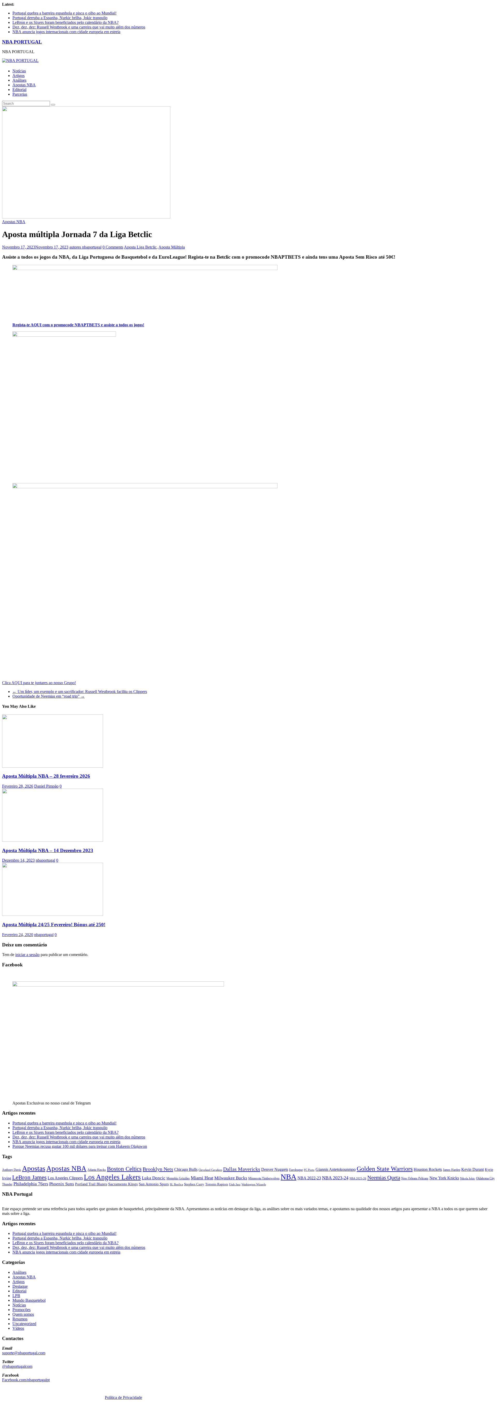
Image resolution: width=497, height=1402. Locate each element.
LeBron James (29, 1177)
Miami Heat (202, 1177)
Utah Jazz (234, 1184)
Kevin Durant (472, 1169)
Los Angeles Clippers (65, 1178)
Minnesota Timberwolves (264, 1178)
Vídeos (18, 1328)
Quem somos (23, 1314)
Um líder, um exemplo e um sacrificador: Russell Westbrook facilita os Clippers (79, 691)
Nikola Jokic (467, 1178)
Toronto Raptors (216, 1184)
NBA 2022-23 (309, 1178)
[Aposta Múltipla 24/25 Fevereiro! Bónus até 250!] (52, 914)
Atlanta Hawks (96, 1170)
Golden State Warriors (385, 1168)
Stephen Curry (194, 1184)
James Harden (451, 1170)
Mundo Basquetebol (29, 1300)
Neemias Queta (383, 1177)
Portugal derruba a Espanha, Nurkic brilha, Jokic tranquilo (59, 18)
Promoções (21, 1309)
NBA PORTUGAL (22, 42)
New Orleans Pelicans (414, 1178)
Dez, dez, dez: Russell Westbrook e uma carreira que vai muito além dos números (78, 27)
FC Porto (309, 1169)
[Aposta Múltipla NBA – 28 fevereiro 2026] (52, 766)
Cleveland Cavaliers (210, 1169)
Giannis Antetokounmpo (336, 1169)
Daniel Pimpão (46, 786)
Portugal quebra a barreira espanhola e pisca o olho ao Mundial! (64, 13)
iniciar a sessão (27, 954)
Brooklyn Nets (158, 1169)
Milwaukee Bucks (230, 1178)
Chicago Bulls (186, 1169)
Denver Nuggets (274, 1169)
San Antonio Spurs (154, 1184)
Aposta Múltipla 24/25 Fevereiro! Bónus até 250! (53, 924)
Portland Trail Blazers (91, 1184)
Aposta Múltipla (171, 247)
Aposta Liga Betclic (140, 247)
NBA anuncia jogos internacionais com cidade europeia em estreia (66, 32)
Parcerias (19, 94)
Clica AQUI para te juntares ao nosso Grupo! (39, 683)
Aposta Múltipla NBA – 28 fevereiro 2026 (46, 776)
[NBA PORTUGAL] (20, 60)
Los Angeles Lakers (112, 1177)
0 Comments (113, 247)
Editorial (19, 89)
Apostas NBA (24, 85)
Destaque (20, 1286)
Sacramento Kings (123, 1184)
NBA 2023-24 (335, 1177)
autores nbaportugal (85, 247)
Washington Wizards (254, 1184)
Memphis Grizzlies (178, 1178)
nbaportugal (45, 860)
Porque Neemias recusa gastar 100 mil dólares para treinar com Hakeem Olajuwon (79, 1146)
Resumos (19, 1319)
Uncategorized (24, 1323)
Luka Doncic (153, 1178)
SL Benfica (176, 1184)
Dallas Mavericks (241, 1169)
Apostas (33, 1168)
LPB (16, 1295)
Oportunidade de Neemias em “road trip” (48, 696)
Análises (19, 80)
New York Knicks (444, 1178)
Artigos (18, 75)
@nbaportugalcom (17, 1366)
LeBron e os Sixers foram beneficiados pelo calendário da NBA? (65, 22)
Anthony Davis (11, 1170)
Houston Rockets (428, 1169)
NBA (288, 1177)
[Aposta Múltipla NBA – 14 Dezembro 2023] (52, 840)
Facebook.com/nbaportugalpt (26, 1380)
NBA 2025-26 (357, 1178)
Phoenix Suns (61, 1183)
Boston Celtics (124, 1169)
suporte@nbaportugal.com (23, 1353)
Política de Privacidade (123, 1397)
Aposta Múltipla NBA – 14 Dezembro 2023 (47, 850)
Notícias (19, 71)
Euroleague (296, 1170)
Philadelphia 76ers (30, 1183)
